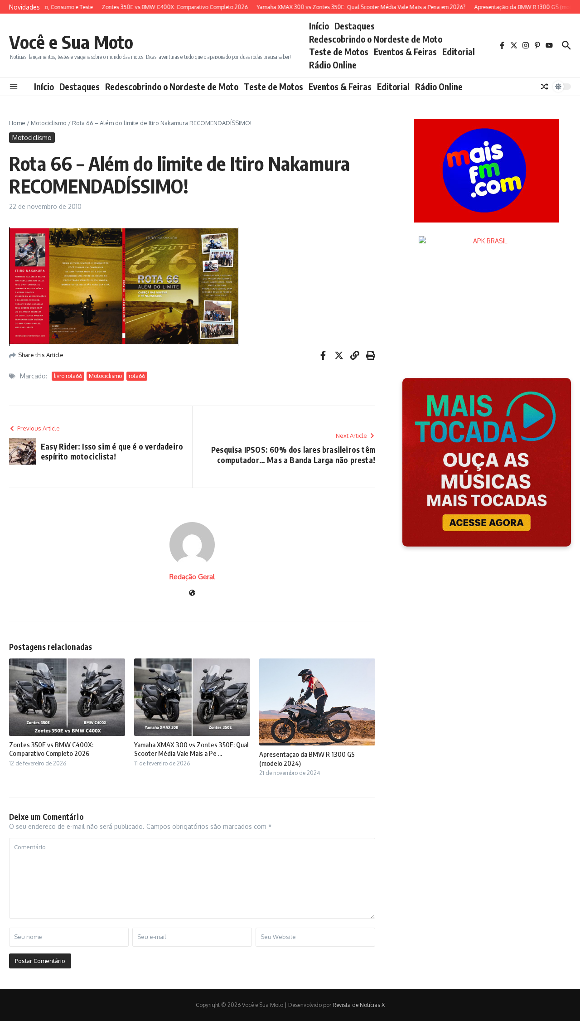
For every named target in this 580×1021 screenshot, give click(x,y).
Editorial (458, 51)
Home (17, 122)
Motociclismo (49, 122)
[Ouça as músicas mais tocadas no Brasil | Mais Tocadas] (486, 462)
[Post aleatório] (544, 86)
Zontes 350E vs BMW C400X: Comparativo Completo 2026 (51, 749)
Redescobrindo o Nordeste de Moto (375, 39)
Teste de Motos (338, 51)
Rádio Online (333, 64)
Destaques (354, 25)
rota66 (137, 376)
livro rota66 (68, 376)
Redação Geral (192, 576)
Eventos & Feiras (405, 51)
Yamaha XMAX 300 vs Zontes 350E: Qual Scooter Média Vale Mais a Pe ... (191, 749)
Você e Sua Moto (71, 41)
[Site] (192, 593)
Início (319, 25)
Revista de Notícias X (359, 1005)
